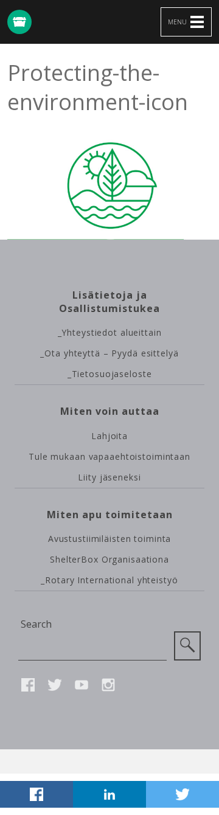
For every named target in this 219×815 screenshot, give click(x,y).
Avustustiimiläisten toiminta (110, 538)
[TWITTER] (182, 794)
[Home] (19, 22)
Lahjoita (109, 436)
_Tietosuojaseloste (110, 374)
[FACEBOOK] (36, 794)
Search (36, 624)
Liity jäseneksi (109, 477)
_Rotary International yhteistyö (109, 580)
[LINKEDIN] (109, 794)
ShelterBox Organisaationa (109, 559)
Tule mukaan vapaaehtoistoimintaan (109, 456)
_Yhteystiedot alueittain (110, 332)
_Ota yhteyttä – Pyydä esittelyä (109, 353)
